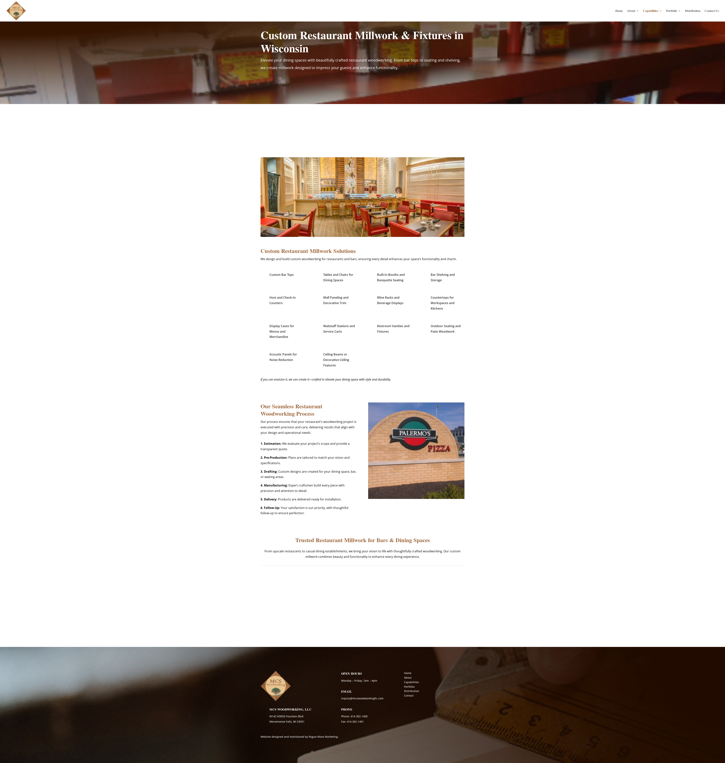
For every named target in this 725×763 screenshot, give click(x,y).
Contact (409, 695)
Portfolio (671, 11)
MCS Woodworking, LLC (290, 709)
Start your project (285, 84)
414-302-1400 (633, 605)
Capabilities (650, 11)
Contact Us (712, 11)
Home (619, 11)
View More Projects (362, 577)
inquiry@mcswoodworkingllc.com (362, 698)
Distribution (692, 11)
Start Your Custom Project (431, 505)
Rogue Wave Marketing (323, 736)
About (631, 11)
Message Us (636, 631)
